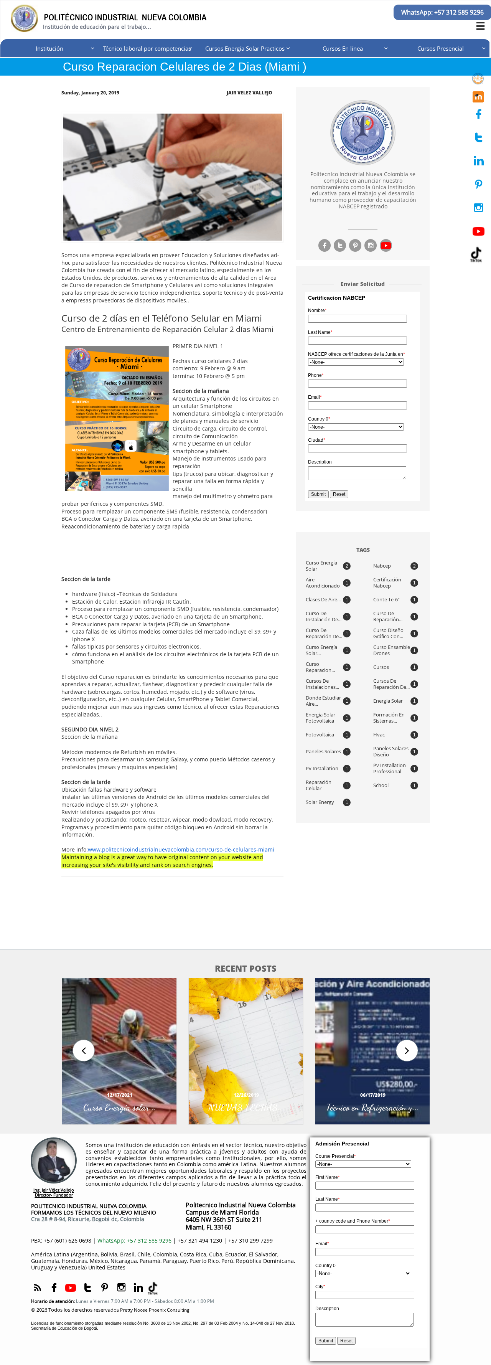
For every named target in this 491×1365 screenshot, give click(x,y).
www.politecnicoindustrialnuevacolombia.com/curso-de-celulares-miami (181, 849)
